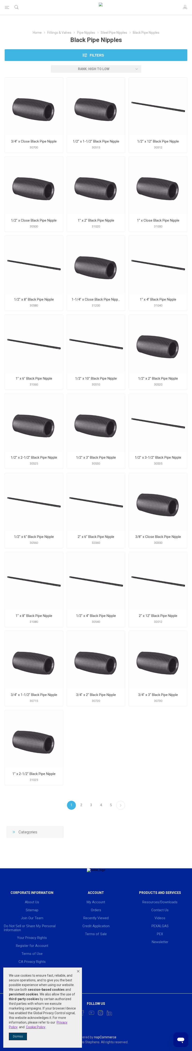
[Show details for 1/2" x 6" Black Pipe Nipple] (34, 502)
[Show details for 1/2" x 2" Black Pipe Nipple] (158, 344)
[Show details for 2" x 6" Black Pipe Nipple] (96, 502)
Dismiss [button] (18, 1036)
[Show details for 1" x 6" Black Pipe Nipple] (34, 344)
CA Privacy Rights (32, 962)
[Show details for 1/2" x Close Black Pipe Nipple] (34, 186)
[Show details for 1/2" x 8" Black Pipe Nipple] (34, 265)
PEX (160, 934)
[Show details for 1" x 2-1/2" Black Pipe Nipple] (34, 739)
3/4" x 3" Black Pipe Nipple (158, 695)
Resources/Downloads (159, 902)
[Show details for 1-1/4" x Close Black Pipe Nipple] (96, 265)
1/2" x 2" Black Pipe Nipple (158, 378)
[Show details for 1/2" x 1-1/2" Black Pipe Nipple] (96, 107)
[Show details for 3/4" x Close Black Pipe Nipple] (34, 107)
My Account (96, 902)
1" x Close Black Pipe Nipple (158, 220)
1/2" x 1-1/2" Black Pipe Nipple (96, 141)
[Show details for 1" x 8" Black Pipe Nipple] (34, 581)
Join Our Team (32, 918)
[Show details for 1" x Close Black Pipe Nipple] (158, 186)
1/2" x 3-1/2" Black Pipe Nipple (158, 457)
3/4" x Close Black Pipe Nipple (34, 141)
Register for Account (32, 946)
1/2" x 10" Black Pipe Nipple (96, 378)
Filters (97, 55)
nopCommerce (105, 1037)
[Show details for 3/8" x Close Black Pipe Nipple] (158, 502)
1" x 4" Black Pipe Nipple (158, 299)
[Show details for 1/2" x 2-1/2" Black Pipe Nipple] (34, 423)
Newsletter (160, 942)
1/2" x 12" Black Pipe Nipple (158, 141)
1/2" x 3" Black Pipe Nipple (96, 457)
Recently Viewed (96, 918)
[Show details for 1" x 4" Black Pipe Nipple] (158, 265)
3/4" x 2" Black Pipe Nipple (96, 695)
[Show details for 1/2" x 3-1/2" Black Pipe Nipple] (158, 423)
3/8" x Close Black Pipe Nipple (158, 537)
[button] (78, 971)
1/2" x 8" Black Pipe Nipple (34, 299)
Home (37, 32)
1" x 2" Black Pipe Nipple (96, 220)
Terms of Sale (96, 934)
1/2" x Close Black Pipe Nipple (34, 220)
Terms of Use (32, 954)
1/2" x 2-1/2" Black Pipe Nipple (34, 457)
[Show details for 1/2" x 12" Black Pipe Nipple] (158, 107)
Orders (96, 910)
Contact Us (160, 910)
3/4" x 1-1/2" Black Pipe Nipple (34, 695)
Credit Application (96, 926)
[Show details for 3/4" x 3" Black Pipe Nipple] (158, 660)
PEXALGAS (160, 926)
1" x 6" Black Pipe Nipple (34, 378)
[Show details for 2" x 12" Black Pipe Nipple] (158, 581)
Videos (160, 918)
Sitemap (32, 910)
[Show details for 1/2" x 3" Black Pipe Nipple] (96, 423)
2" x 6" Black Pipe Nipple (96, 537)
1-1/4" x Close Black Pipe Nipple (96, 299)
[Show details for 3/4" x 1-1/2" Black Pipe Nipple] (34, 660)
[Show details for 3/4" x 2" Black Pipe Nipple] (96, 660)
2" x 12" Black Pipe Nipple (158, 616)
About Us (32, 902)
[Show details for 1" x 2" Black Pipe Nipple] (96, 186)
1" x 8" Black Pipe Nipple (34, 616)
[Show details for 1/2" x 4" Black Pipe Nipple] (96, 581)
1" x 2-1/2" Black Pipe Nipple (33, 774)
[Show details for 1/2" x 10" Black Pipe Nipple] (96, 344)
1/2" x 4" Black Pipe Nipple (96, 616)
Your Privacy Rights (32, 938)
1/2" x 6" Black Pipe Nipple (34, 537)
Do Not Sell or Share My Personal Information (29, 928)
